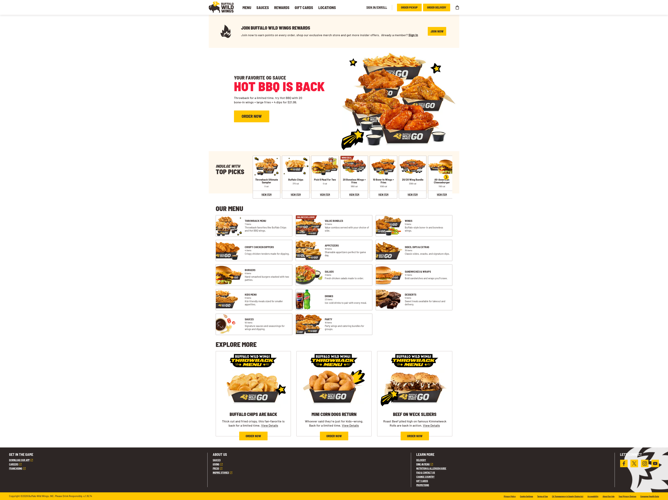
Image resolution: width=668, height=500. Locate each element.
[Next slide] (446, 177)
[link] (267, 180)
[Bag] (457, 7)
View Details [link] (269, 425)
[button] (221, 7)
